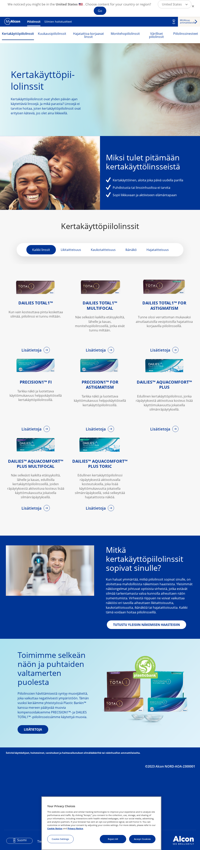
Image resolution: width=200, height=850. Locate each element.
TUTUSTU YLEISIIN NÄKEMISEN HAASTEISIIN (146, 625)
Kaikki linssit (41, 250)
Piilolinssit (33, 21)
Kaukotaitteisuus (103, 249)
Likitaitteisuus (71, 249)
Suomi (22, 840)
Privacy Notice (75, 828)
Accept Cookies (142, 838)
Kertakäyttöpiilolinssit (18, 33)
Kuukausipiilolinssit (52, 33)
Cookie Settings (60, 838)
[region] (101, 823)
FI (174, 21)
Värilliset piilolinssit (156, 35)
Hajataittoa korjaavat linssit (88, 35)
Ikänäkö (131, 249)
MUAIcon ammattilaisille (188, 21)
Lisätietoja (32, 350)
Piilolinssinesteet (185, 33)
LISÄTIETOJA (33, 729)
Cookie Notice (54, 828)
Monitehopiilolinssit (125, 33)
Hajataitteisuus (157, 249)
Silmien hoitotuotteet (58, 21)
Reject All (113, 838)
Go (100, 11)
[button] (174, 4)
